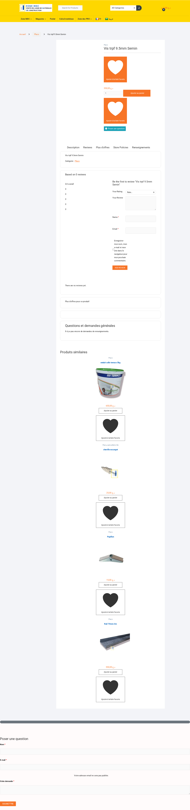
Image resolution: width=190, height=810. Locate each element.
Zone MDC (25, 19)
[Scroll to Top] (95, 722)
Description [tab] (73, 147)
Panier (52, 19)
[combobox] (70, 7)
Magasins (40, 19)
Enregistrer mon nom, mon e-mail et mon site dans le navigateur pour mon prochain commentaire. (120, 251)
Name (115, 217)
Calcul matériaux (66, 19)
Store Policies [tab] (120, 147)
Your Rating (117, 191)
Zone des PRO (84, 19)
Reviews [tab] (87, 147)
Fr (100, 19)
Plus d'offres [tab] (102, 147)
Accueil (22, 34)
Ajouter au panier (137, 93)
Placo (36, 34)
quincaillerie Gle (113, 445)
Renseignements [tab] (141, 147)
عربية (111, 19)
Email (115, 229)
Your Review (117, 198)
